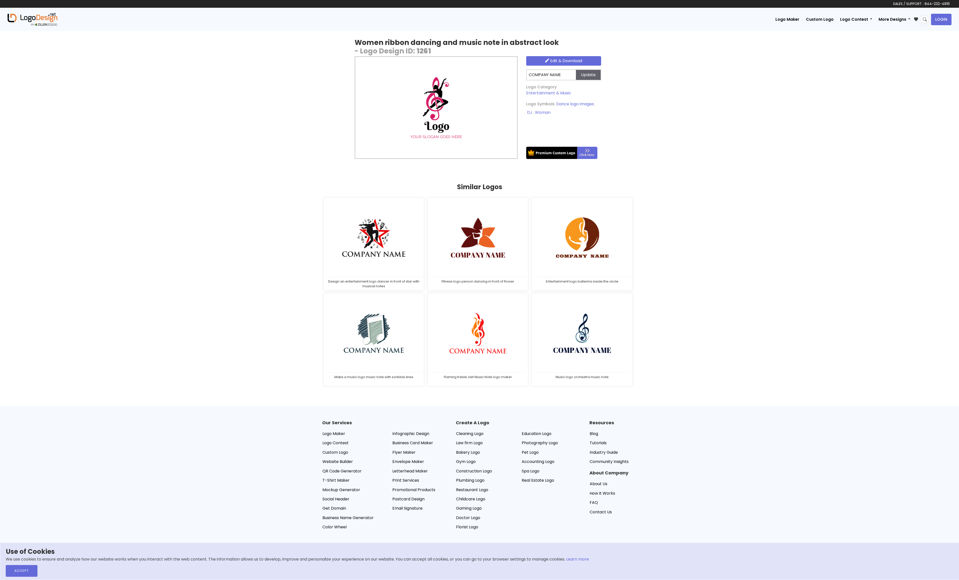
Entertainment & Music (548, 93)
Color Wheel (334, 527)
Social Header (335, 499)
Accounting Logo (538, 461)
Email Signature (407, 508)
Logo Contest (335, 443)
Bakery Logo (468, 452)
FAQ (594, 502)
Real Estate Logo (538, 480)
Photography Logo (540, 443)
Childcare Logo (470, 499)
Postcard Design (408, 499)
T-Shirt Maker (336, 480)
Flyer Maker (404, 452)
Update (588, 75)
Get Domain (334, 508)
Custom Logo (820, 19)
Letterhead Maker (410, 471)
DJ (529, 112)
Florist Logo (467, 527)
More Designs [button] (893, 19)
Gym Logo (466, 461)
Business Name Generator (348, 518)
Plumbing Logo (470, 480)
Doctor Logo (468, 518)
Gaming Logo (469, 508)
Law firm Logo (469, 443)
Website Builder (337, 461)
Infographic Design (410, 433)
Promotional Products (413, 490)
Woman (542, 112)
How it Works (602, 493)
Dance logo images (575, 104)
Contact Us (601, 512)
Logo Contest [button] (854, 19)
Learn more (577, 559)
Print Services (405, 480)
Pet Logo (530, 452)
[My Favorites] (917, 18)
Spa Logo (530, 471)
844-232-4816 (937, 3)
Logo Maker (787, 19)
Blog (594, 433)
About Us (598, 484)
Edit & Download (565, 61)
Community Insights (609, 461)
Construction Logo (474, 471)
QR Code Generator (342, 471)
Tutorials (598, 443)
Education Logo (536, 433)
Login (941, 19)
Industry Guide (604, 452)
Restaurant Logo (472, 490)
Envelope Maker (408, 461)
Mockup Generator (341, 490)
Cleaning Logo (469, 433)
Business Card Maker (412, 443)
